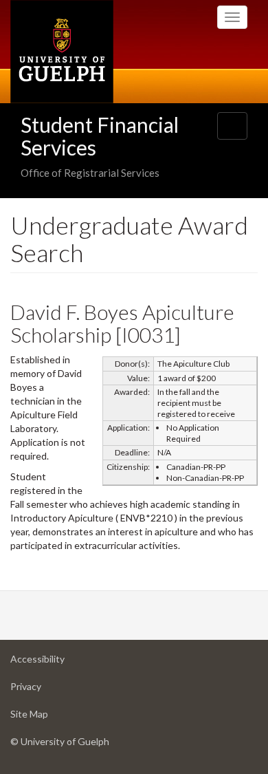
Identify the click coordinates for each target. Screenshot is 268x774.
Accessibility (59, 662)
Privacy (47, 690)
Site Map (50, 717)
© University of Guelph (59, 741)
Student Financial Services (100, 136)
